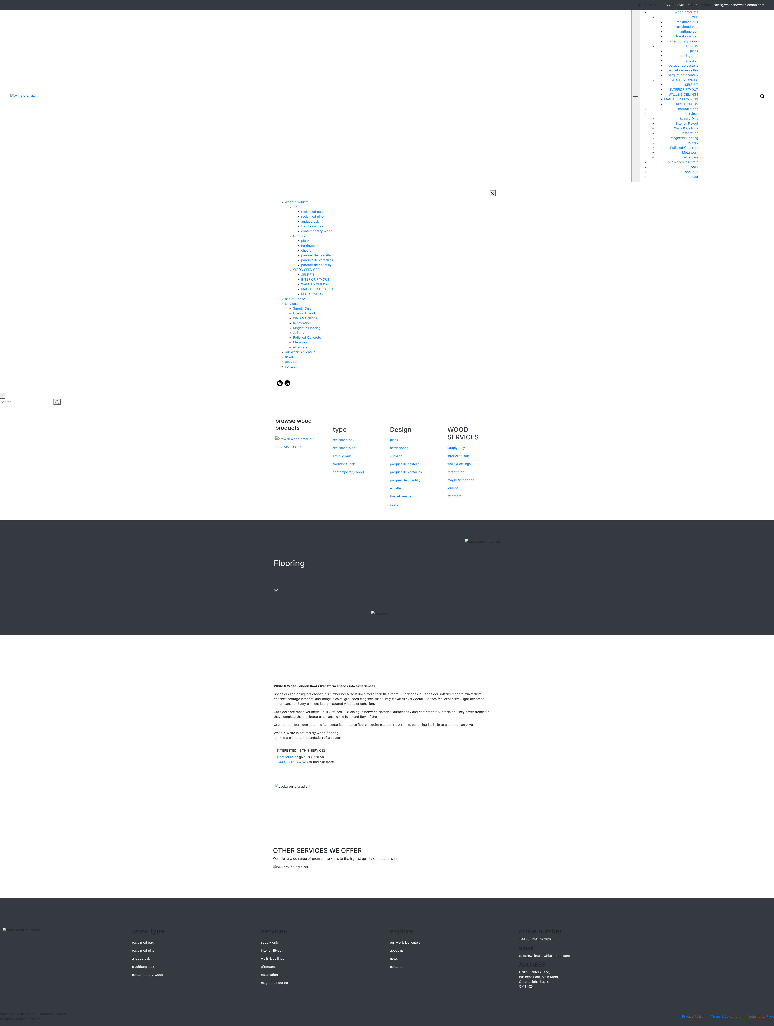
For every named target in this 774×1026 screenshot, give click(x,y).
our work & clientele (683, 162)
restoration (455, 472)
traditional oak (687, 36)
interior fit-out (458, 456)
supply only (456, 448)
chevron (692, 60)
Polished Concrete (684, 148)
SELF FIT (691, 85)
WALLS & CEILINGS (683, 94)
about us (691, 172)
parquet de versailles (682, 70)
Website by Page (761, 1016)
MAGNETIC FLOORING (681, 99)
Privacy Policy (693, 1016)
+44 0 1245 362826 (292, 762)
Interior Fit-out (687, 123)
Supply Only (689, 119)
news (694, 167)
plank (694, 51)
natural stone (688, 109)
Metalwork (690, 152)
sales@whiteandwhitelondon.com (739, 5)
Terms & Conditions (726, 1016)
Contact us (285, 757)
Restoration (689, 133)
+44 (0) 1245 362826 (680, 5)
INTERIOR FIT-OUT (684, 89)
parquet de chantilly (683, 75)
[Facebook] (287, 383)
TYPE (694, 17)
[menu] (635, 96)
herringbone (689, 56)
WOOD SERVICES (685, 80)
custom (395, 504)
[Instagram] (280, 383)
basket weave (400, 496)
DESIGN (692, 46)
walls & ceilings (459, 464)
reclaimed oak (687, 22)
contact (692, 177)
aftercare (454, 496)
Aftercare (691, 157)
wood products (686, 12)
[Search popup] (762, 96)
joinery (452, 488)
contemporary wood (682, 41)
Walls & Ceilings (686, 128)
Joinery (692, 143)
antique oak (689, 31)
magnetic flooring (460, 480)
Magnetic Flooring (684, 138)
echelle (395, 488)
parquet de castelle (683, 65)
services (692, 114)
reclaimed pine (687, 27)
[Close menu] (493, 193)
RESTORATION (687, 104)
